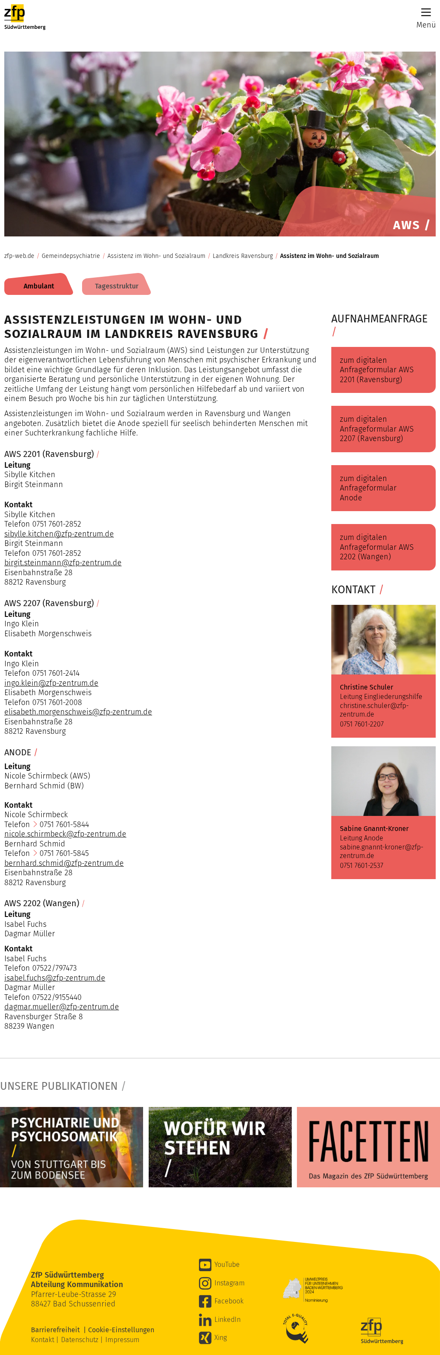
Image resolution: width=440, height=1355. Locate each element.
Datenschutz (80, 1340)
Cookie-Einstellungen (121, 1330)
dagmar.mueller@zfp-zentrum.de (61, 1007)
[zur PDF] (71, 1147)
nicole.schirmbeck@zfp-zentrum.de (65, 834)
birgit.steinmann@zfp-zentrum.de (63, 562)
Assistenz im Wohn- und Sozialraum (156, 256)
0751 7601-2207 (362, 724)
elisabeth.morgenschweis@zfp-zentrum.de (78, 712)
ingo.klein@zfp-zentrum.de (51, 683)
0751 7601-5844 (64, 824)
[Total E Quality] (298, 1328)
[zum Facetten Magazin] (368, 1147)
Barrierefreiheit (57, 1330)
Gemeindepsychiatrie (71, 256)
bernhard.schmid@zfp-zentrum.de (64, 863)
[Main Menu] (426, 12)
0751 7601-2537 (361, 865)
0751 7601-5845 (64, 853)
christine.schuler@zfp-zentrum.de (374, 710)
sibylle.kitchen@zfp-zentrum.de (59, 534)
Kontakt (43, 1340)
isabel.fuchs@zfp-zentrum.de (54, 978)
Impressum (122, 1340)
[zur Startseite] (25, 19)
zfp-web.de (19, 256)
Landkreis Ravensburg (243, 256)
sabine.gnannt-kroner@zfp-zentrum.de (381, 851)
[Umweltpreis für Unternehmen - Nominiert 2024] (313, 1290)
